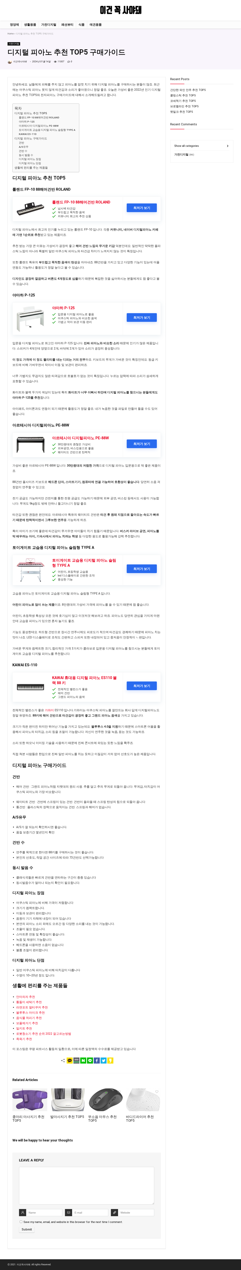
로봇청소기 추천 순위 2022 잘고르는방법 (43, 1033)
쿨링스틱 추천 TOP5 (183, 95)
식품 (82, 24)
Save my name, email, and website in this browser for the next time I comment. (73, 1222)
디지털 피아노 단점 (30, 163)
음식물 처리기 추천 (29, 1018)
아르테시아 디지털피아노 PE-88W (39, 125)
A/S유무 (23, 146)
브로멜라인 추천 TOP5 (184, 106)
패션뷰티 (67, 24)
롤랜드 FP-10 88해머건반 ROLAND (39, 117)
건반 (21, 142)
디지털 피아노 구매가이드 (30, 138)
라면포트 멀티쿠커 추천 (32, 1007)
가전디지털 (48, 24)
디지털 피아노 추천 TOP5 (30, 113)
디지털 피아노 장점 (30, 159)
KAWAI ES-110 (27, 134)
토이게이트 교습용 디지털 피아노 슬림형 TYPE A (47, 129)
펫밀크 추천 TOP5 (181, 111)
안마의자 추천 (25, 997)
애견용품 (96, 24)
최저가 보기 (141, 208)
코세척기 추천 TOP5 (183, 101)
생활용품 (30, 24)
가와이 (49, 710)
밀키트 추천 (24, 1028)
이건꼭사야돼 (20, 61)
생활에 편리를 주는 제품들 (31, 167)
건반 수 (23, 150)
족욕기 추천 (24, 1039)
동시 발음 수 (26, 155)
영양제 (14, 24)
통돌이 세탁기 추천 (29, 1002)
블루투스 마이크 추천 (30, 1012)
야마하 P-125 (27, 121)
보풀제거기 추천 (27, 1023)
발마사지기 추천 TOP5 (67, 1117)
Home (11, 33)
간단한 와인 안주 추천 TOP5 (188, 90)
